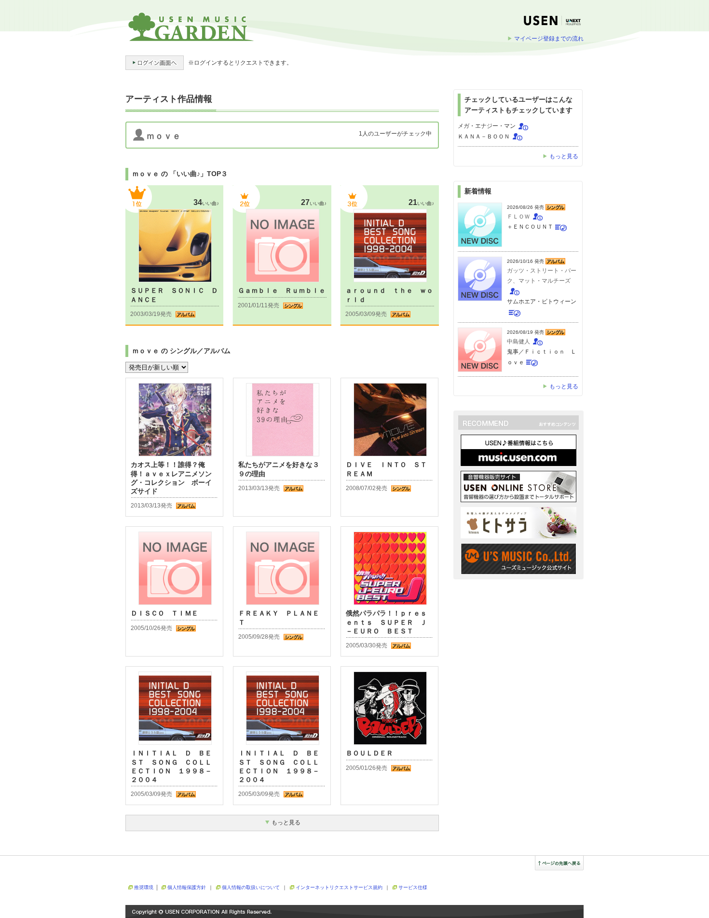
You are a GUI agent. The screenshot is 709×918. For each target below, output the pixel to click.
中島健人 (518, 341)
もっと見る (563, 156)
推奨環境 (143, 887)
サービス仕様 (412, 887)
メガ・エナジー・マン (487, 126)
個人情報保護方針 (186, 887)
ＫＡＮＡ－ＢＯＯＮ (484, 136)
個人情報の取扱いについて (251, 887)
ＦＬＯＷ (518, 216)
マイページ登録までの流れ (549, 38)
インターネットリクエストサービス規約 (339, 887)
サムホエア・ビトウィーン (541, 301)
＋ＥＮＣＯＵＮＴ (530, 226)
